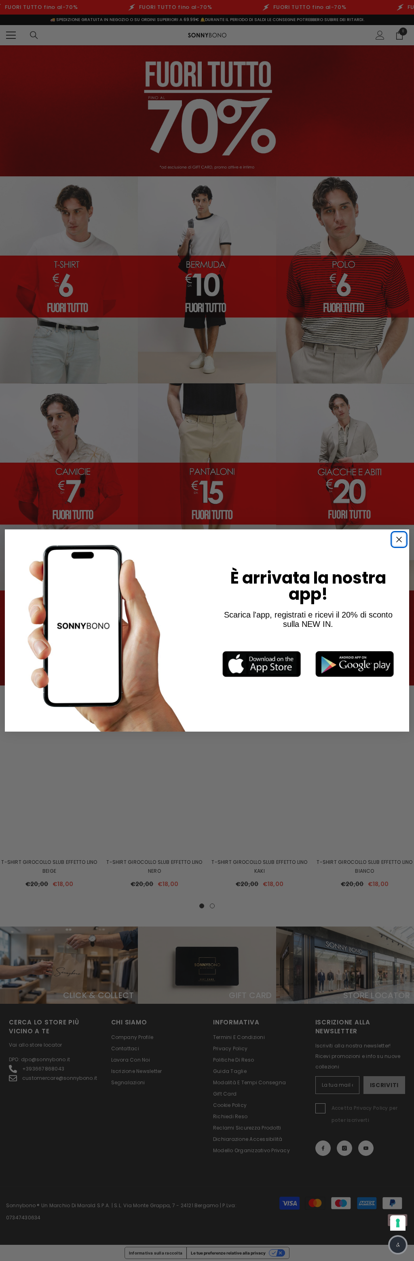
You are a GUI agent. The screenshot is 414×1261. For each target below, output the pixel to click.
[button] (398, 1245)
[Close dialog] (399, 539)
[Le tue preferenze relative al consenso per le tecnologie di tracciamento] (398, 1223)
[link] (261, 664)
